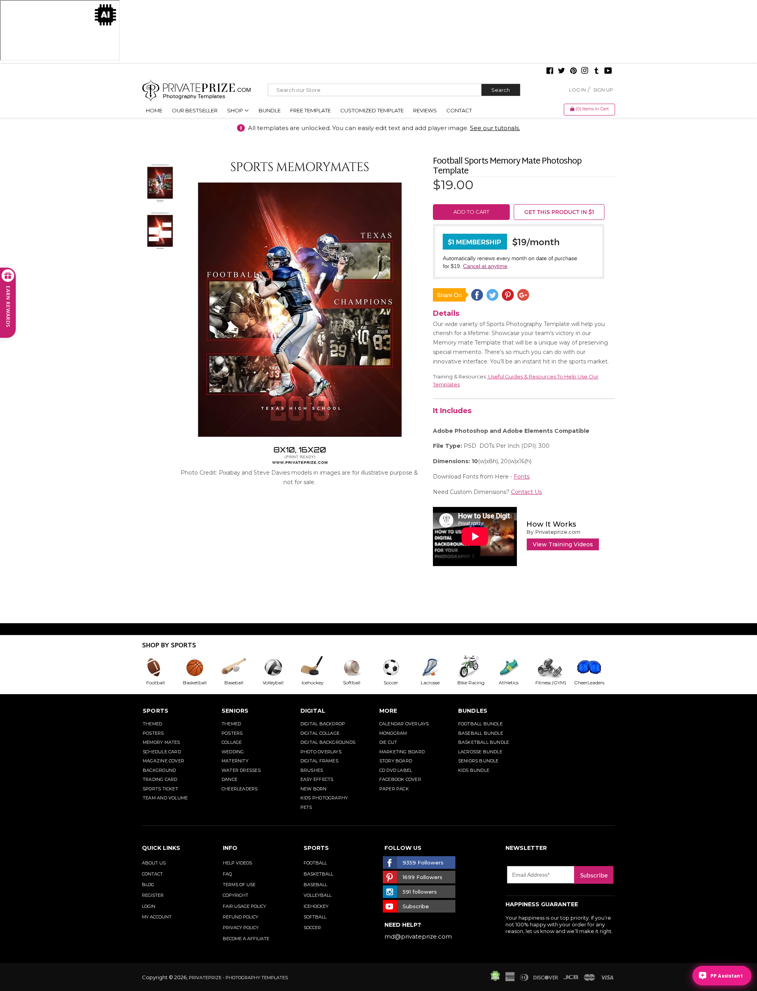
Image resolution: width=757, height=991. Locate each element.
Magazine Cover (163, 761)
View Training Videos (563, 544)
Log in (577, 90)
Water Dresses (241, 770)
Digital (313, 710)
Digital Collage (319, 733)
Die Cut (388, 742)
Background (159, 770)
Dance (229, 779)
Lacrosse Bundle (480, 751)
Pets (306, 807)
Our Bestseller (195, 110)
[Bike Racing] (476, 667)
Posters (153, 733)
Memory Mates (161, 742)
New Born (313, 789)
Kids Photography (324, 798)
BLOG (148, 884)
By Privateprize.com (553, 532)
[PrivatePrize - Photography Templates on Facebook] (550, 71)
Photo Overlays (320, 751)
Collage (232, 742)
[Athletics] (515, 667)
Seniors (235, 710)
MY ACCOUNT (157, 917)
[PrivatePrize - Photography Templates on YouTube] (608, 71)
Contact (459, 110)
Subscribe (594, 875)
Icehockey (316, 906)
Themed (152, 723)
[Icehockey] (318, 667)
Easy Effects (317, 779)
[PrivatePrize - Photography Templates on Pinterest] (573, 71)
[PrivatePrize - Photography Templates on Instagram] (584, 71)
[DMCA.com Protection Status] (495, 979)
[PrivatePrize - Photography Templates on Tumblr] (596, 71)
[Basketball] (201, 667)
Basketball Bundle (483, 742)
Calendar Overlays (404, 723)
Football (315, 863)
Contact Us (526, 492)
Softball (315, 917)
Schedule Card (162, 751)
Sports (155, 710)
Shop (235, 110)
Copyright (235, 895)
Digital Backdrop (322, 723)
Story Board (395, 761)
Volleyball (318, 895)
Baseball (315, 884)
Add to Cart (471, 212)
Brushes (311, 770)
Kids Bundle (473, 770)
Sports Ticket (160, 789)
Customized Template (372, 110)
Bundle (270, 110)
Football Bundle (480, 723)
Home (154, 110)
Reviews (425, 110)
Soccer (312, 927)
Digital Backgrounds (327, 742)
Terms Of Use (239, 884)
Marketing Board (402, 751)
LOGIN (148, 906)
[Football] (161, 667)
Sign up (603, 90)
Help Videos (237, 863)
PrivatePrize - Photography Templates (238, 977)
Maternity (235, 761)
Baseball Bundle (480, 733)
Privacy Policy (241, 927)
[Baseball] (240, 667)
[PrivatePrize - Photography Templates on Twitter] (561, 71)
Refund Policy (240, 917)
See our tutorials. (495, 128)
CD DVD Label (395, 770)
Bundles (473, 710)
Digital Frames (319, 761)
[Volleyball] (279, 667)
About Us (154, 863)
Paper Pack (394, 789)
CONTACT (152, 874)
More (388, 710)
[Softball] (358, 667)
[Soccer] (397, 667)
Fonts (522, 476)
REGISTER (153, 895)
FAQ (227, 874)
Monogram (393, 733)
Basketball (318, 874)
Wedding (233, 751)
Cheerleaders (240, 789)
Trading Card (160, 779)
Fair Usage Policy (244, 906)
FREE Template (310, 110)
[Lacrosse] (436, 667)
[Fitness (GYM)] (554, 667)
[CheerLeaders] (593, 667)
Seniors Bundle (478, 761)
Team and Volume (165, 798)
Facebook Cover (400, 779)
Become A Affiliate (246, 938)
